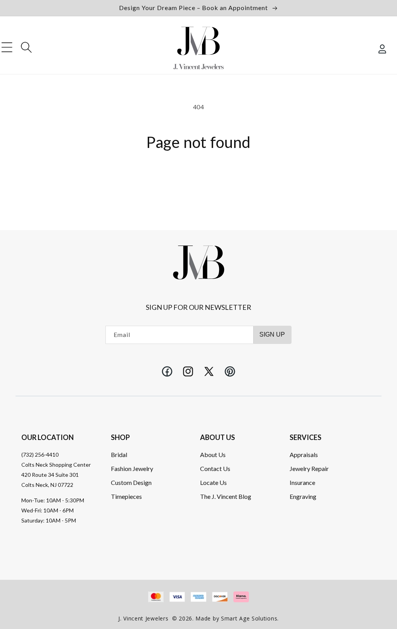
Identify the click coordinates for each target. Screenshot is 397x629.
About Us (213, 454)
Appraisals (304, 454)
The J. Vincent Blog (225, 496)
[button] (7, 47)
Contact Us (215, 468)
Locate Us (213, 482)
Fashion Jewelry (132, 468)
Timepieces (126, 496)
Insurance (302, 482)
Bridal (119, 454)
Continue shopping (198, 179)
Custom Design (131, 482)
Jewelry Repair (309, 468)
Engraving (303, 496)
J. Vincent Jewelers (143, 618)
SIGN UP (272, 334)
